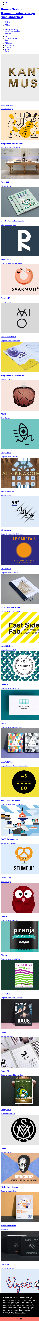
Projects (7, 22)
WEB (7, 49)
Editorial (8, 47)
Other (7, 51)
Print (6, 42)
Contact (7, 26)
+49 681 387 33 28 (11, 29)
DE (6, 2)
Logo (7, 40)
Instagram (8, 33)
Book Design (9, 45)
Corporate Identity (11, 38)
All (6, 36)
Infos (6, 24)
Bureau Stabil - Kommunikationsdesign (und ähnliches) (18, 13)
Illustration (8, 44)
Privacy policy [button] (20, 1313)
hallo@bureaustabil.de (12, 31)
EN (6, 4)
